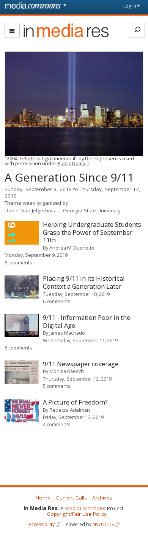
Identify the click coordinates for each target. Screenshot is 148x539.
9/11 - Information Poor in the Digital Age (86, 321)
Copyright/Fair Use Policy (77, 514)
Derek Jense (98, 158)
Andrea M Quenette (71, 247)
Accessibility (41, 524)
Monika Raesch (66, 371)
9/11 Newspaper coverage (80, 363)
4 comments (57, 424)
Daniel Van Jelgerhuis (30, 210)
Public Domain (73, 163)
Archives (102, 497)
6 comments (57, 301)
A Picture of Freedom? (75, 402)
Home (43, 497)
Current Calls (71, 497)
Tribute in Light (36, 158)
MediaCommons (85, 508)
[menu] (12, 30)
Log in (129, 6)
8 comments (18, 262)
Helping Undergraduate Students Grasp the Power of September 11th (92, 232)
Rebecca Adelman (69, 409)
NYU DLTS (103, 524)
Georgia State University (92, 210)
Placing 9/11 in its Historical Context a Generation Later (84, 282)
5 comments (57, 386)
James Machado (67, 332)
